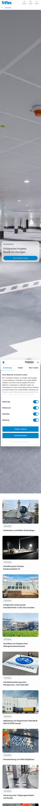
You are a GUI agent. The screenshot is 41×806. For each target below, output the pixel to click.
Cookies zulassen (20, 429)
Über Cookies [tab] (33, 368)
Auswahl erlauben (20, 435)
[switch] (36, 407)
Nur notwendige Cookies (20, 442)
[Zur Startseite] (7, 2)
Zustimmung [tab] (7, 368)
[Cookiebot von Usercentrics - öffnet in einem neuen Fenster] (25, 362)
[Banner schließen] (38, 362)
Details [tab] (20, 368)
